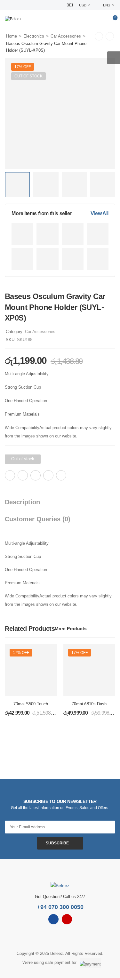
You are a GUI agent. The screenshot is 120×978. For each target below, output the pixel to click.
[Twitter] (23, 475)
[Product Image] (60, 113)
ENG (106, 5)
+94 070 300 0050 (60, 907)
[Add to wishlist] (77, 475)
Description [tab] (22, 502)
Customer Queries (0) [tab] (37, 519)
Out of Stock (28, 76)
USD (82, 5)
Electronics (33, 36)
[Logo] (13, 19)
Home (11, 36)
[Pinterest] (35, 475)
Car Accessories (66, 36)
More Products (71, 628)
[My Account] (101, 19)
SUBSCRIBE (57, 843)
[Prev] (98, 36)
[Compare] (86, 475)
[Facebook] (10, 475)
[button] (113, 57)
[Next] (109, 36)
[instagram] (67, 919)
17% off (22, 67)
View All (99, 213)
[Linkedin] (61, 475)
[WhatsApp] (48, 475)
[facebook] (53, 919)
